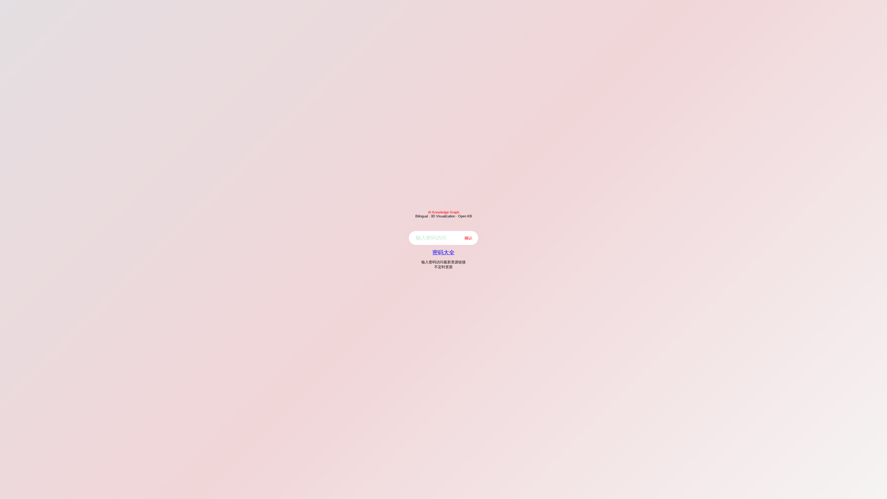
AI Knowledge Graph (443, 212)
